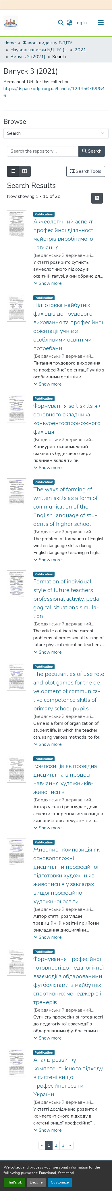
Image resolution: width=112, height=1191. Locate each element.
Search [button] (94, 151)
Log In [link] (80, 23)
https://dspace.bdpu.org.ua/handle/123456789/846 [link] (54, 92)
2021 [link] (80, 50)
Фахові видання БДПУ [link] (47, 43)
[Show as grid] (25, 171)
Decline (36, 1182)
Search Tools (88, 171)
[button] (10, 23)
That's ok (14, 1182)
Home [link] (9, 43)
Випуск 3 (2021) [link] (27, 57)
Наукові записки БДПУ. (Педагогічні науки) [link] (39, 50)
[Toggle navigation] (100, 22)
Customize (60, 1182)
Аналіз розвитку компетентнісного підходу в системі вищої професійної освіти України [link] (68, 1077)
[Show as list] (13, 171)
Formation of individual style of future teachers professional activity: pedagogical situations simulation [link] (67, 599)
